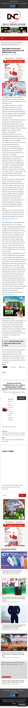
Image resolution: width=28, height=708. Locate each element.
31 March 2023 (13, 54)
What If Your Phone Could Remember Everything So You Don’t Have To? (12, 571)
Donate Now (4, 3)
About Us (10, 3)
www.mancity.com (7, 294)
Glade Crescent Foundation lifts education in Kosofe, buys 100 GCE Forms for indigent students (13, 598)
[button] (2, 38)
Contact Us (16, 3)
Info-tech (5, 567)
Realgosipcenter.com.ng (9, 354)
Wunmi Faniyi (6, 54)
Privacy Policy (23, 3)
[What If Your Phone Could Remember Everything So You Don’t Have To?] (14, 560)
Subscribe (21, 398)
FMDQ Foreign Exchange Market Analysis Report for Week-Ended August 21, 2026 (13, 681)
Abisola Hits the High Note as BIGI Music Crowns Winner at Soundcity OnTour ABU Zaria (13, 654)
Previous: (13, 433)
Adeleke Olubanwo (7, 574)
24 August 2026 (15, 574)
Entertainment (6, 621)
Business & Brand (6, 649)
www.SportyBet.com (11, 218)
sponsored (12, 426)
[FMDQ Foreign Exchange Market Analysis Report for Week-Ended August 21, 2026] (14, 670)
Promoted (7, 426)
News (4, 593)
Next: (13, 439)
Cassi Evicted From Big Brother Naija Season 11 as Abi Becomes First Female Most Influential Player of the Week (14, 626)
